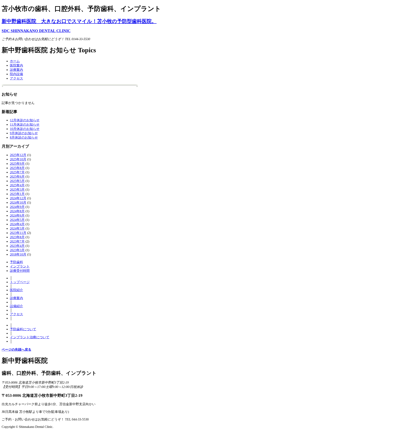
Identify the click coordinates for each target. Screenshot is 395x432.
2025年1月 (17, 194)
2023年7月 (17, 241)
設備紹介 (16, 306)
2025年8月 (17, 168)
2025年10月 (18, 159)
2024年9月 (17, 207)
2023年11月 (18, 233)
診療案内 (16, 69)
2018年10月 (18, 254)
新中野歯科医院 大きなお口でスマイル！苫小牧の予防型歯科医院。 (79, 21)
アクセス (16, 78)
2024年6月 (17, 215)
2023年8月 (17, 237)
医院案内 (16, 65)
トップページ (20, 282)
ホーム (15, 61)
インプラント (20, 266)
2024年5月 (17, 220)
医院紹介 (16, 290)
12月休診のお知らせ (25, 120)
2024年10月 (18, 202)
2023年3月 (17, 250)
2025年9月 (17, 163)
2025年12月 (18, 155)
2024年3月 (17, 228)
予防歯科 (16, 262)
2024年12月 (18, 198)
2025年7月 (17, 172)
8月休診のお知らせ (24, 137)
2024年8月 (17, 211)
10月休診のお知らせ (25, 129)
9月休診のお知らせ (24, 133)
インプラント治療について (29, 337)
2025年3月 (17, 189)
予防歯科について (23, 329)
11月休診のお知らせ (25, 124)
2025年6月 (17, 176)
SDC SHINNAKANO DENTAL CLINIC (36, 31)
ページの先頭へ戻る (16, 349)
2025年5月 (17, 181)
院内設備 (16, 74)
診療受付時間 (20, 270)
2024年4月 (17, 224)
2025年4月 (17, 185)
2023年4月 (17, 246)
